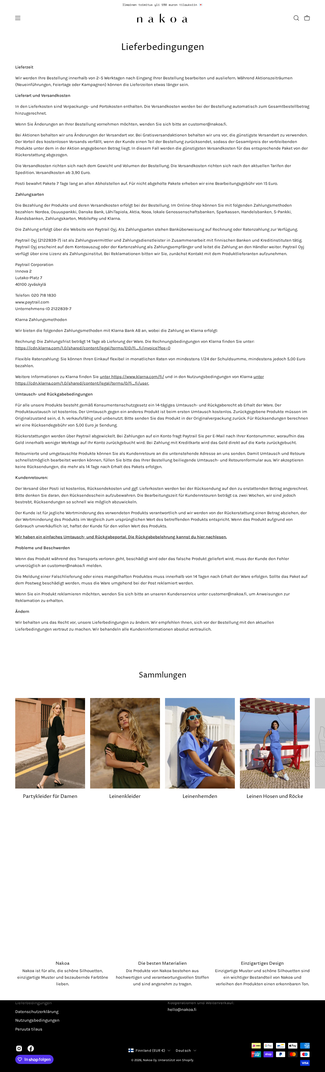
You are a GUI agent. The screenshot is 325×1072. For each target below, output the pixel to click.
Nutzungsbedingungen (37, 1020)
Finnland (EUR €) (150, 1050)
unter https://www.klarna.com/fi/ (132, 376)
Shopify (187, 1060)
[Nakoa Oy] (162, 18)
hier (201, 536)
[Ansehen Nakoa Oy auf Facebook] (31, 1048)
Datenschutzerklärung (36, 1011)
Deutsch (183, 1050)
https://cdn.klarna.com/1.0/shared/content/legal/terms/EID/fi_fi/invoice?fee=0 (92, 348)
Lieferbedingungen (33, 1002)
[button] (296, 18)
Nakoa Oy (150, 1060)
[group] (162, 5)
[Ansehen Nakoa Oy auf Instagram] (19, 1048)
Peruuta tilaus (28, 1029)
